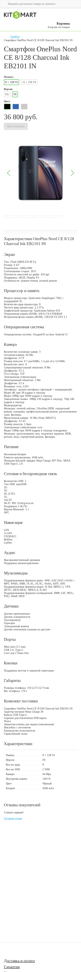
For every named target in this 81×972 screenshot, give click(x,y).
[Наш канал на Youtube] (9, 950)
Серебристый (24, 106)
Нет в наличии (16, 126)
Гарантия (12, 967)
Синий (15, 106)
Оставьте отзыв (13, 818)
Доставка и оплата (19, 960)
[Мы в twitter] (28, 950)
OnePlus (15, 36)
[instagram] (20, 950)
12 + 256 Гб (29, 82)
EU (7, 94)
